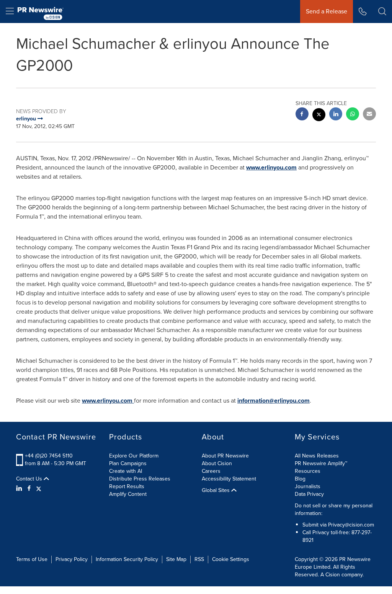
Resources (307, 471)
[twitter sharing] (318, 115)
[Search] (382, 11)
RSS (199, 559)
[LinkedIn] (20, 488)
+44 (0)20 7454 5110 (49, 456)
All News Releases (317, 456)
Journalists (307, 486)
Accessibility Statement (229, 479)
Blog (300, 479)
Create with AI (125, 471)
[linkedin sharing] (335, 114)
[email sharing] (369, 114)
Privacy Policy (72, 559)
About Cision (217, 463)
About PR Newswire (225, 456)
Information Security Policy (127, 559)
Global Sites (216, 490)
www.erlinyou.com (271, 167)
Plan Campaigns (128, 463)
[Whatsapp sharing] (352, 114)
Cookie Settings (230, 559)
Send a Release (326, 11)
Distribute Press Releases (139, 479)
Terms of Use (31, 559)
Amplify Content (128, 494)
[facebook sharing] (302, 114)
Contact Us (30, 479)
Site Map (176, 559)
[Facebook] (29, 488)
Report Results (126, 486)
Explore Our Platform (133, 456)
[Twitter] (38, 488)
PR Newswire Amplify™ (321, 463)
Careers (211, 471)
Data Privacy (309, 494)
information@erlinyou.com (273, 400)
